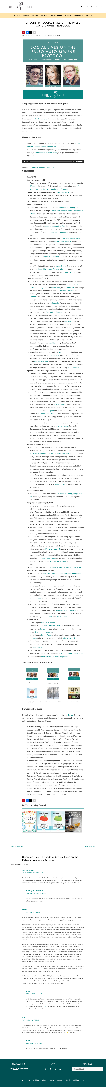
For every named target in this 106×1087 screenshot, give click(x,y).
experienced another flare (55, 226)
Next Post (90, 846)
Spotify (50, 147)
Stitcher (30, 147)
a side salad (69, 288)
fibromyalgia (58, 269)
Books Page (37, 647)
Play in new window (37, 167)
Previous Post (17, 846)
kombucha (42, 454)
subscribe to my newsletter (46, 153)
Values (59, 1080)
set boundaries (35, 598)
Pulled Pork (55, 288)
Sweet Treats (61, 266)
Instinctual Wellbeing (66, 208)
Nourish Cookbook (67, 291)
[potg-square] (74, 693)
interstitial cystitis (45, 269)
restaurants (54, 303)
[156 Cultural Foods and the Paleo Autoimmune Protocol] (53, 674)
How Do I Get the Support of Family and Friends (62, 574)
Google (37, 147)
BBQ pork (50, 411)
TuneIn (43, 147)
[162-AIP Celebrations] (74, 674)
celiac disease (66, 211)
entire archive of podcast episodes (54, 657)
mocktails (33, 454)
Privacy (67, 1080)
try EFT (49, 617)
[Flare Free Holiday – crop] (53, 693)
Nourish (45, 1006)
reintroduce (59, 484)
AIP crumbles (59, 404)
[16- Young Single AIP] (32, 674)
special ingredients (48, 558)
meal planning (73, 368)
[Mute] (77, 161)
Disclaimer (78, 1080)
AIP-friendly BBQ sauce (46, 414)
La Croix (50, 454)
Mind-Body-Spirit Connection (56, 232)
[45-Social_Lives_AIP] (53, 69)
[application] (53, 161)
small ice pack (53, 355)
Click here (44, 35)
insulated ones (64, 352)
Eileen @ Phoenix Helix (34, 891)
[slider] (80, 161)
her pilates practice (51, 257)
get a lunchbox (62, 617)
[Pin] (23, 32)
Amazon (57, 147)
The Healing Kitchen (54, 312)
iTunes (77, 143)
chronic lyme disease (62, 241)
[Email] (34, 32)
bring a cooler (63, 426)
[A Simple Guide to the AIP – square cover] (32, 693)
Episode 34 (66, 272)
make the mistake (40, 119)
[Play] (24, 161)
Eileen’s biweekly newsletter (72, 654)
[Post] (30, 32)
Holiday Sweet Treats (70, 638)
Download (50, 167)
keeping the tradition (58, 561)
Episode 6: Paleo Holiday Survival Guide (65, 567)
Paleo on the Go (63, 192)
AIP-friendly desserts (52, 549)
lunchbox (33, 297)
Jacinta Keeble (28, 870)
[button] (102, 6)
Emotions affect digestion (66, 610)
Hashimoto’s (55, 211)
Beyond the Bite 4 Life (71, 238)
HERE (15, 1069)
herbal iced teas (63, 454)
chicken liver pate (41, 361)
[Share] (27, 32)
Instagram (44, 629)
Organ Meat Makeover (43, 632)
